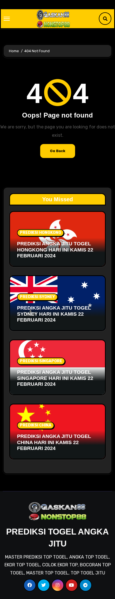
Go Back (57, 151)
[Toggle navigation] (7, 19)
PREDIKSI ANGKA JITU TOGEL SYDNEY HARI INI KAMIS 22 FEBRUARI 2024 (54, 314)
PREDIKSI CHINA (35, 425)
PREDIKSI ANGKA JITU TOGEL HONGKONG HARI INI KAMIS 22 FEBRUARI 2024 (55, 249)
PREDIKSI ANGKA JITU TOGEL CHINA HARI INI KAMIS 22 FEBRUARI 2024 (54, 442)
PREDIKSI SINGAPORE (41, 361)
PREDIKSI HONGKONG (40, 232)
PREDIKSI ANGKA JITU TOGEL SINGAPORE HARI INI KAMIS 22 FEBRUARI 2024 (55, 378)
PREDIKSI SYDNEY (37, 296)
